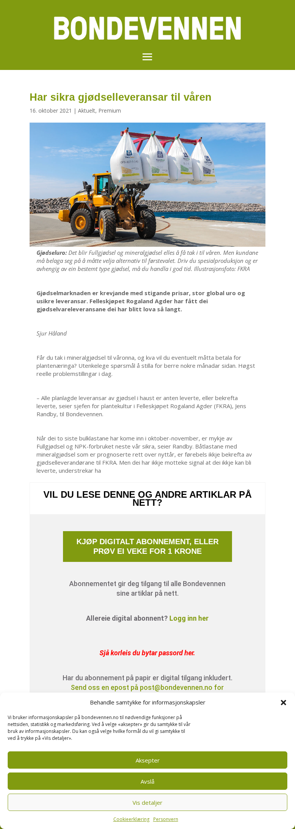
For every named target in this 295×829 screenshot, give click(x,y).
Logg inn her (189, 618)
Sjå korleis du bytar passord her (146, 653)
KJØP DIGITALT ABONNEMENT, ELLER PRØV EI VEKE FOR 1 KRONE (147, 546)
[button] (283, 702)
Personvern (165, 819)
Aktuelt (86, 110)
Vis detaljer (147, 802)
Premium (109, 110)
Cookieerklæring (131, 819)
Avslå (147, 781)
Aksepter (148, 760)
